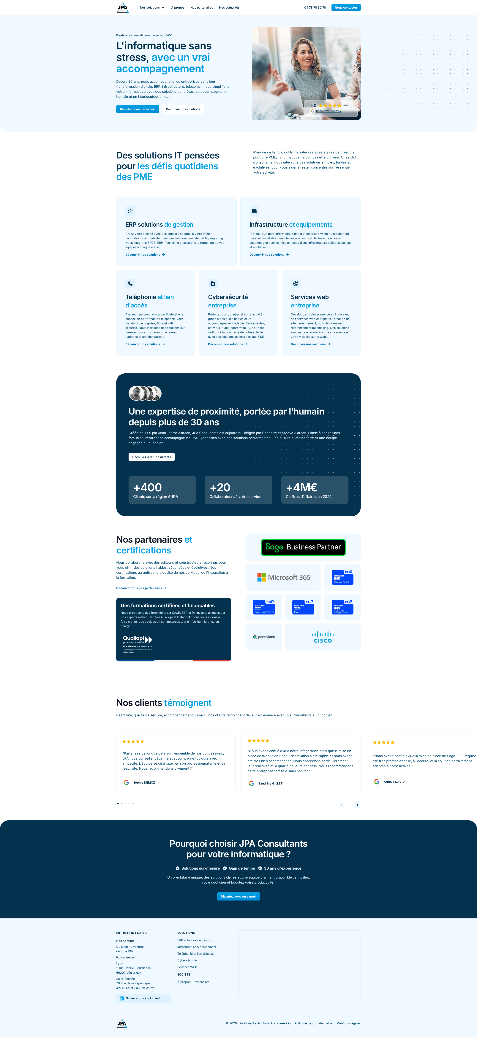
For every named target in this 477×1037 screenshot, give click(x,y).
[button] (342, 805)
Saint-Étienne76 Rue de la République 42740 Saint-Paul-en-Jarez (135, 983)
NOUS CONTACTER (132, 933)
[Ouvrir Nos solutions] (163, 7)
